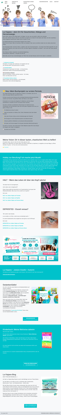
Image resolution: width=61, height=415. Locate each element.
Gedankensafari (43, 1)
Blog (51, 1)
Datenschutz (57, 413)
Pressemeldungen (45, 413)
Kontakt (56, 1)
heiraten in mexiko (15, 2)
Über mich (6, 2)
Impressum (51, 413)
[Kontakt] (6, 147)
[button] (30, 319)
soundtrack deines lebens (28, 2)
